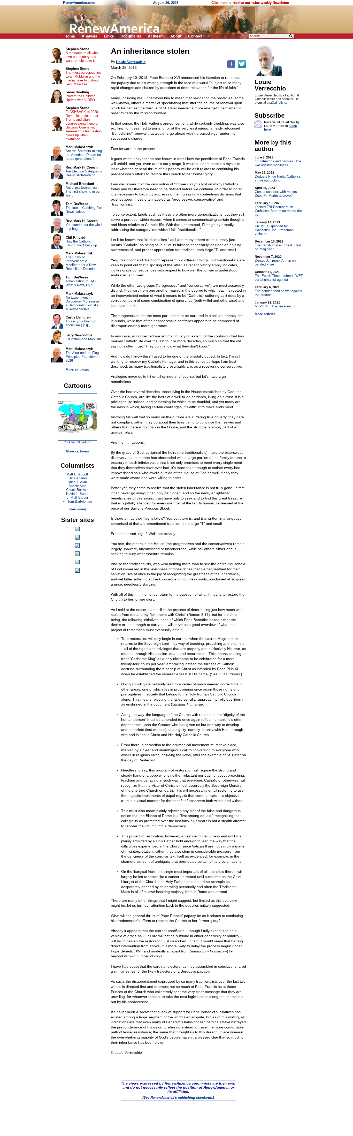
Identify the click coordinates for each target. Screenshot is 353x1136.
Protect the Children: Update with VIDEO (81, 98)
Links (109, 36)
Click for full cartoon (77, 442)
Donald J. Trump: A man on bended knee (275, 260)
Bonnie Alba (77, 486)
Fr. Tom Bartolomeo (77, 501)
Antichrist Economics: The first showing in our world (83, 191)
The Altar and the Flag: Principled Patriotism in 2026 (83, 356)
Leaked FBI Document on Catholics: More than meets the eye (278, 209)
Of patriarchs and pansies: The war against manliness (278, 161)
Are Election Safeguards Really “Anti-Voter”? (84, 173)
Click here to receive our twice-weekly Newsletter (250, 3)
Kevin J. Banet (77, 494)
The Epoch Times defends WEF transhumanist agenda (279, 276)
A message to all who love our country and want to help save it (82, 57)
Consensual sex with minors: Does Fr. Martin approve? (276, 192)
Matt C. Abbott (77, 474)
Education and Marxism (83, 339)
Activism (156, 36)
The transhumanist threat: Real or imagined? (278, 245)
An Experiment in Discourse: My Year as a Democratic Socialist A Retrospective (83, 303)
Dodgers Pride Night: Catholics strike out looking (278, 176)
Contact (195, 36)
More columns (77, 370)
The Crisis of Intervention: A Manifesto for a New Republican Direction (81, 263)
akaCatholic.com (278, 102)
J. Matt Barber (77, 497)
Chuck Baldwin (77, 490)
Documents (130, 36)
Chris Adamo (77, 478)
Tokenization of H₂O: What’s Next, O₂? (81, 283)
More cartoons (77, 451)
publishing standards (195, 1098)
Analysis (89, 36)
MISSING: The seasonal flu (275, 304)
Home (69, 36)
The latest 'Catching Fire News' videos (84, 210)
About (175, 36)
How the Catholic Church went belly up (81, 243)
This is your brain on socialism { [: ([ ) (81, 323)
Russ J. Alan (77, 482)
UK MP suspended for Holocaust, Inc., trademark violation (275, 228)
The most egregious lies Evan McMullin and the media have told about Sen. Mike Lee (84, 78)
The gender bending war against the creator (278, 291)
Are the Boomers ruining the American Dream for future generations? (84, 155)
